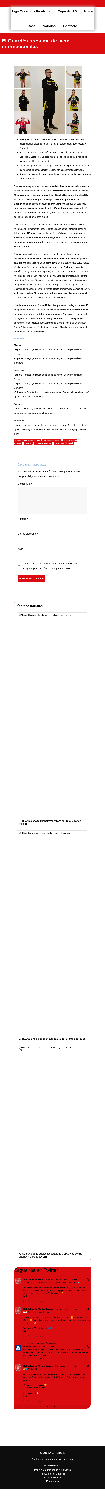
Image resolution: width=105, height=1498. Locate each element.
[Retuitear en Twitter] (21, 1343)
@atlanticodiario (39, 1346)
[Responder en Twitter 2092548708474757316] (24, 1401)
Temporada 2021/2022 (64, 443)
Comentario (25, 483)
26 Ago (74, 1279)
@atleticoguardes (61, 1279)
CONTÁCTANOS (52, 1452)
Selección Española (43, 443)
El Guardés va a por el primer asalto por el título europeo (52, 1039)
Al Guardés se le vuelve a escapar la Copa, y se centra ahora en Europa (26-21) (50, 1255)
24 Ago (51, 1346)
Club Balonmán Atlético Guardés (38, 1279)
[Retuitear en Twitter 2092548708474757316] (29, 1401)
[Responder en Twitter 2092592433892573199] (24, 1336)
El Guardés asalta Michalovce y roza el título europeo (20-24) (50, 822)
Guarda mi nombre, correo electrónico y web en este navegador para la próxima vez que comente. (49, 566)
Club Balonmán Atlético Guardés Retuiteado (40, 1343)
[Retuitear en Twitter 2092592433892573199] (29, 1336)
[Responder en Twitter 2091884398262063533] (24, 1358)
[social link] (81, 3)
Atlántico (27, 1346)
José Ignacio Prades (52, 441)
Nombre (23, 518)
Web (20, 548)
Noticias (28, 443)
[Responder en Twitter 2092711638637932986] (24, 1301)
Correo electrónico (28, 533)
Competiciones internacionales (27, 441)
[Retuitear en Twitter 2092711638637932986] (29, 1301)
